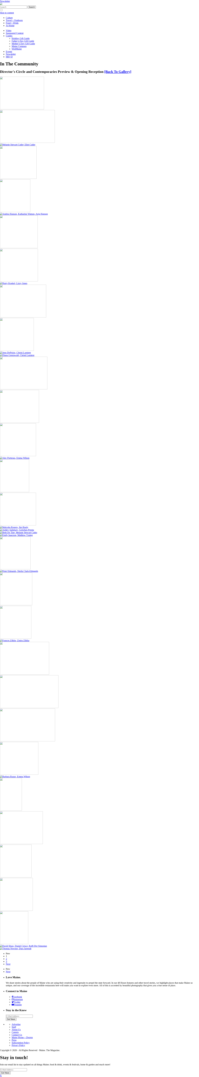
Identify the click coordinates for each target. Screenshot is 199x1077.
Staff (14, 1027)
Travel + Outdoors (14, 20)
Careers (15, 1032)
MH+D (9, 57)
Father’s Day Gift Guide (23, 41)
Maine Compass (19, 46)
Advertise (16, 1024)
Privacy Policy (18, 1045)
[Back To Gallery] (117, 72)
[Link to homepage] (1, 4)
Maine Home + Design (22, 1037)
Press (14, 1040)
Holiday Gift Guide (21, 38)
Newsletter (5, 1)
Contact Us (17, 1035)
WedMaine (17, 49)
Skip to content (7, 13)
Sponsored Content (14, 33)
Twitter (17, 1002)
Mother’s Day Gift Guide (23, 43)
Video (8, 30)
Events (9, 51)
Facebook (17, 997)
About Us (16, 1029)
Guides (9, 36)
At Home (10, 25)
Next (8, 964)
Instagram (18, 999)
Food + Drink (12, 23)
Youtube (18, 1004)
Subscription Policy (21, 1042)
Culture (9, 17)
